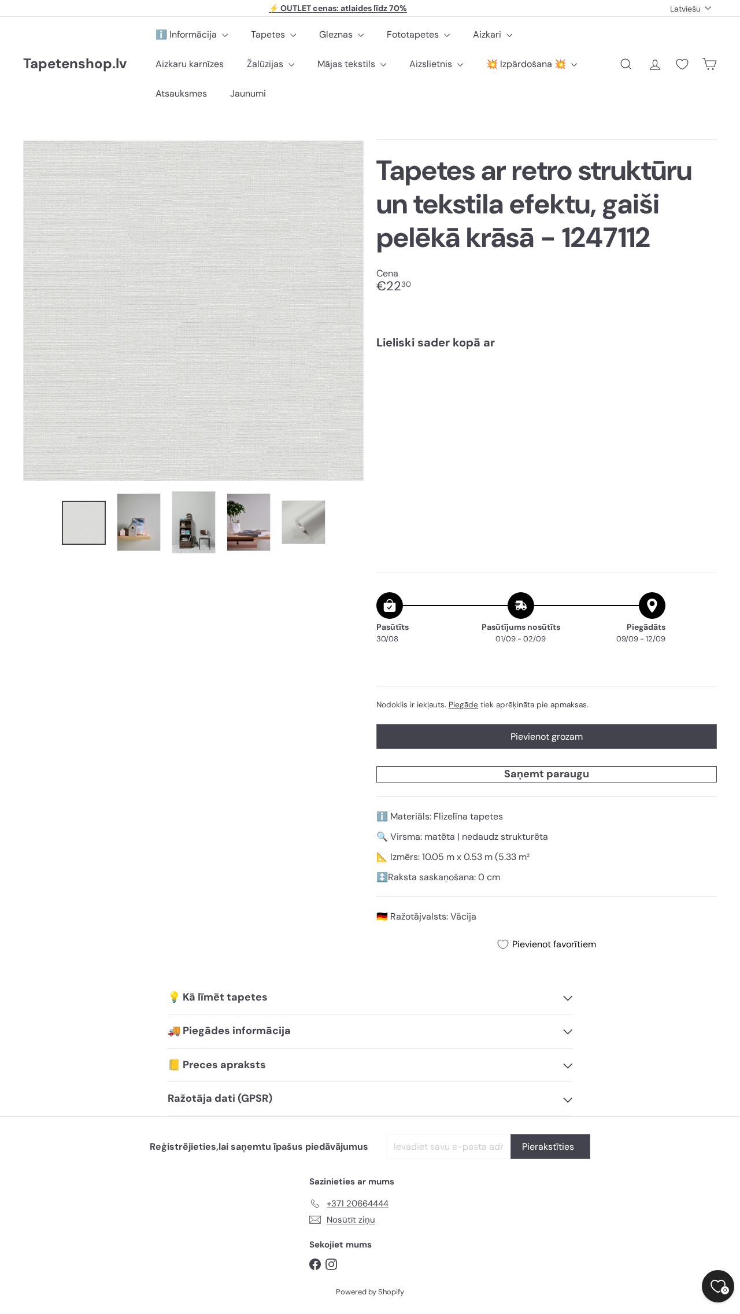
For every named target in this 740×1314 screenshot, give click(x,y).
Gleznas (337, 34)
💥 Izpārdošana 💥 (527, 64)
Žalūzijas (266, 64)
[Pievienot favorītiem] (701, 382)
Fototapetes (414, 34)
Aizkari (488, 34)
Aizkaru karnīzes (190, 64)
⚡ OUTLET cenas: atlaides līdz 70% (338, 8)
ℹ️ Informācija (187, 34)
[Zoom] (193, 311)
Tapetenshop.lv (75, 64)
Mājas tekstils (347, 64)
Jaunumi (248, 93)
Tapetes (269, 34)
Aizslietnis (431, 64)
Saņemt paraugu (546, 774)
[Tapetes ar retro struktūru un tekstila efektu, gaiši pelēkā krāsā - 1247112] (546, 399)
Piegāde (463, 705)
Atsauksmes (181, 93)
